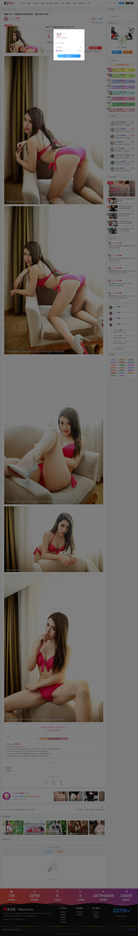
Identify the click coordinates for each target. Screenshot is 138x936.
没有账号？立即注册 (61, 37)
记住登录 (59, 51)
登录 (69, 56)
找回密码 (79, 50)
